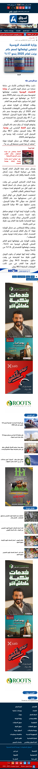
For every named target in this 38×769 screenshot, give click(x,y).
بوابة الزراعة (18, 718)
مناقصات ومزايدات (16, 734)
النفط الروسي (21, 276)
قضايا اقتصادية (32, 738)
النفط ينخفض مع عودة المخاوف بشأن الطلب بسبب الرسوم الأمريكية (12, 153)
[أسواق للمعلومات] (19, 403)
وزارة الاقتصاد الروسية (32, 279)
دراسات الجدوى (17, 742)
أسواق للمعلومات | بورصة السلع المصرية (19, 747)
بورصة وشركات (32, 730)
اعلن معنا (34, 758)
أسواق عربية (18, 730)
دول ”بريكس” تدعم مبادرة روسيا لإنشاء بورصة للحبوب (12, 160)
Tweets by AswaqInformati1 (29, 700)
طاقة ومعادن (32, 38)
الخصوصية (33, 754)
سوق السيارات (17, 722)
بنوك (20, 714)
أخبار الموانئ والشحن (30, 742)
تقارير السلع (18, 738)
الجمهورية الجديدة (31, 734)
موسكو (14, 276)
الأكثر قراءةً (30, 508)
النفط (23, 127)
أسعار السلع (33, 714)
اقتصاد (18, 30)
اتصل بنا (15, 758)
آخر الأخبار (30, 415)
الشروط (15, 754)
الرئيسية (34, 30)
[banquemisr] (19, 349)
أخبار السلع (26, 30)
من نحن (15, 751)
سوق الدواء (18, 726)
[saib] (19, 377)
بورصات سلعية (8, 30)
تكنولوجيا (34, 722)
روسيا (5, 127)
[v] (19, 271)
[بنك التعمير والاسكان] (19, 310)
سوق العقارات (32, 726)
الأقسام (34, 706)
